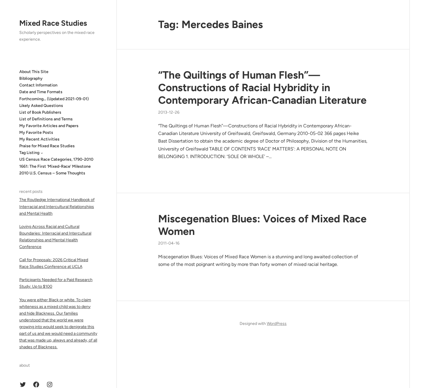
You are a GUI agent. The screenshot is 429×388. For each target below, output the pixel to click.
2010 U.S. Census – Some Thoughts (52, 173)
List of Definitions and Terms (46, 119)
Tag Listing (29, 152)
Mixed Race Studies (53, 23)
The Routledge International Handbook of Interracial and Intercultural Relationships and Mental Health (57, 206)
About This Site (33, 71)
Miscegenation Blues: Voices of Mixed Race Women (262, 225)
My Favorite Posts (36, 132)
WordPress (277, 323)
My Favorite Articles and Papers (49, 125)
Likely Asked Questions (41, 105)
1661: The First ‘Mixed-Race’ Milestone (55, 166)
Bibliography (31, 78)
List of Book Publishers (40, 112)
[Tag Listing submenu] (42, 153)
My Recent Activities (39, 139)
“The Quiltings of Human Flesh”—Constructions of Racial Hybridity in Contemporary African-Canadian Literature (262, 87)
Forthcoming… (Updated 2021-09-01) (54, 98)
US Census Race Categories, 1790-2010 (56, 159)
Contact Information (38, 85)
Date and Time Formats (40, 91)
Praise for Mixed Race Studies (47, 145)
